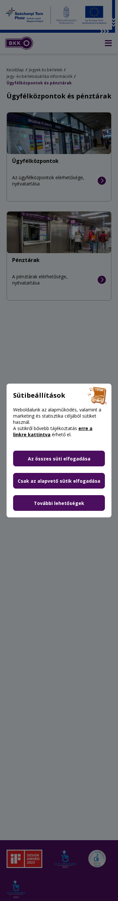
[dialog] (59, 450)
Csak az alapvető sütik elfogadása (59, 481)
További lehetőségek (59, 503)
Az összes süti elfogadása (59, 459)
